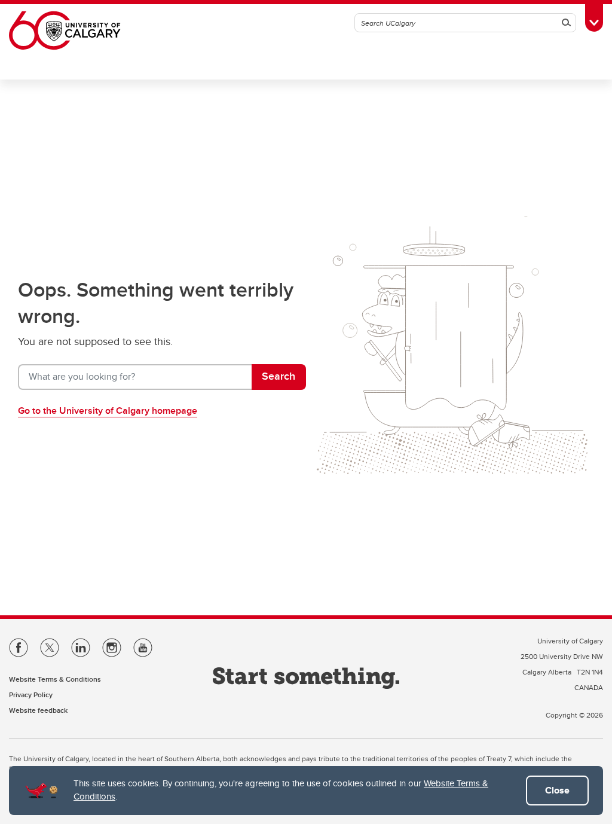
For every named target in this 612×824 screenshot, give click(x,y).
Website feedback (38, 710)
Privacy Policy (31, 694)
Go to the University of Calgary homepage (107, 410)
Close (557, 790)
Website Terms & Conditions (55, 679)
